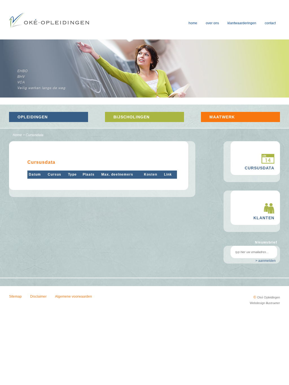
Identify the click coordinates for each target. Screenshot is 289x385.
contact (270, 23)
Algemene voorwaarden (73, 296)
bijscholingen (131, 117)
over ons (212, 23)
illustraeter (273, 303)
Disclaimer (38, 296)
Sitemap (15, 296)
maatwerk (222, 117)
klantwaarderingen (241, 23)
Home (17, 135)
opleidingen (32, 117)
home (193, 23)
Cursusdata (34, 135)
